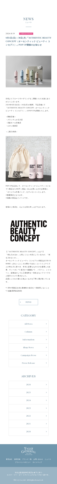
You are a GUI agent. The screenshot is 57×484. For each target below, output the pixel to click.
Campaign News (28, 355)
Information (28, 339)
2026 (28, 385)
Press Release (28, 363)
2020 (28, 432)
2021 (28, 424)
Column (28, 331)
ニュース (48, 459)
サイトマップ (37, 462)
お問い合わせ (38, 459)
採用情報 (17, 459)
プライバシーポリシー (23, 462)
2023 (28, 408)
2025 (28, 393)
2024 (28, 400)
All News (28, 324)
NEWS (28, 302)
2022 (28, 416)
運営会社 (9, 459)
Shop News (28, 347)
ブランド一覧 (27, 459)
